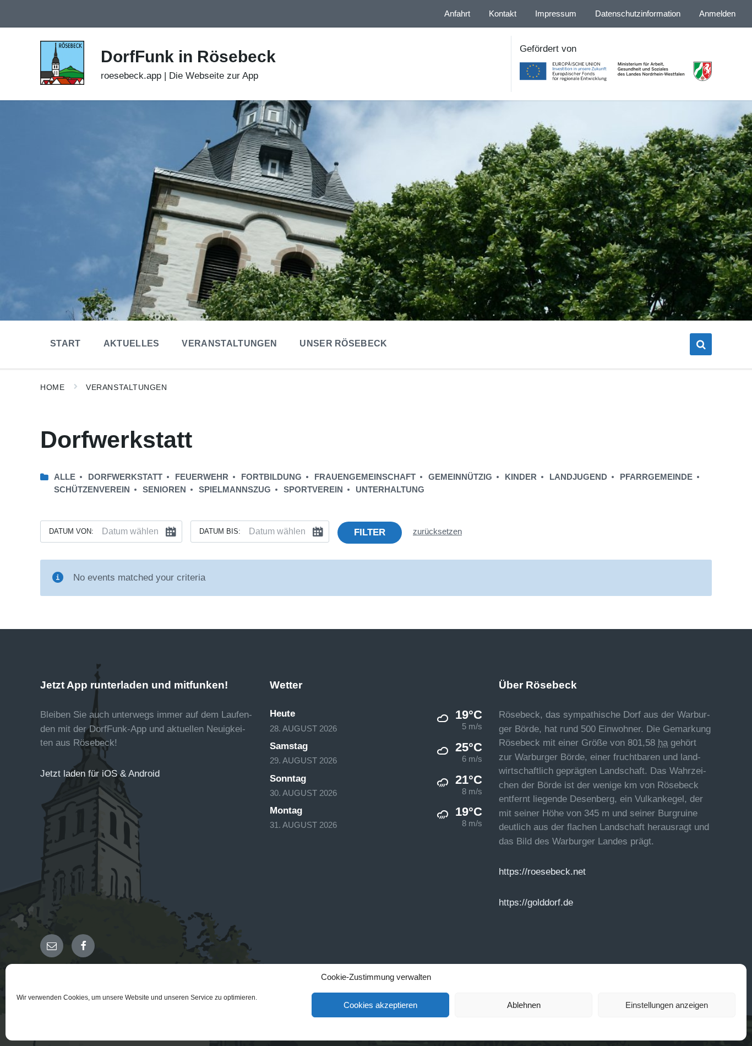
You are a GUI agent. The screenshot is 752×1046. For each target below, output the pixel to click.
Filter (369, 532)
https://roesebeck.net (542, 871)
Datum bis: (220, 531)
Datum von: (71, 531)
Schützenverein (92, 489)
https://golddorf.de (536, 902)
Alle (64, 477)
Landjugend (578, 477)
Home (52, 387)
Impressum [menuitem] (555, 13)
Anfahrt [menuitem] (457, 13)
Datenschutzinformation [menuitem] (637, 13)
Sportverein (313, 489)
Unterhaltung (390, 489)
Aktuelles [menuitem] (131, 343)
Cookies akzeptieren (380, 1005)
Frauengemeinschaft (365, 477)
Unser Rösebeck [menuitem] (343, 343)
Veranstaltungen (126, 387)
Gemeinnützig (460, 477)
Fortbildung (271, 477)
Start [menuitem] (65, 343)
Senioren (164, 489)
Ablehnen (524, 1005)
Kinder (521, 477)
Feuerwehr (201, 477)
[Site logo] (62, 82)
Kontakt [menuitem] (502, 13)
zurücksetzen (437, 531)
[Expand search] (701, 344)
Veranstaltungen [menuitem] (229, 343)
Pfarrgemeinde (656, 477)
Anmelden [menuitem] (717, 13)
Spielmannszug (235, 489)
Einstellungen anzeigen (666, 1005)
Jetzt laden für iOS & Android (100, 773)
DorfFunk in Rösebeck (188, 56)
